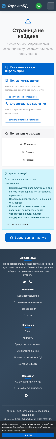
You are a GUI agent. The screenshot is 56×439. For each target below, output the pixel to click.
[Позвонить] (39, 6)
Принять (28, 435)
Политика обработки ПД (28, 357)
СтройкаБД (18, 6)
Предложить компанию (28, 344)
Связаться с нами (19, 224)
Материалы (30, 144)
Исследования (28, 308)
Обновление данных (28, 350)
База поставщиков (28, 295)
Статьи (29, 160)
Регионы (29, 152)
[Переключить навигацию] (50, 5)
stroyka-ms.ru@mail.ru (30, 388)
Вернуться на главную (30, 237)
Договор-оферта (28, 363)
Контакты (28, 337)
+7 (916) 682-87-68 (30, 382)
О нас (28, 331)
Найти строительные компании (23, 119)
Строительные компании (28, 302)
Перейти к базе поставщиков (22, 97)
